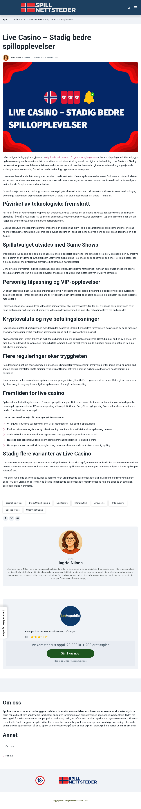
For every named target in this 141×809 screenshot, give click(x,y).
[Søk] (129, 7)
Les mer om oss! (126, 725)
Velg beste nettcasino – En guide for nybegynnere (71, 157)
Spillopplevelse (12, 510)
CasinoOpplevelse (14, 503)
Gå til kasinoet (70, 653)
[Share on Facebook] (5, 518)
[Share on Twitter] (11, 518)
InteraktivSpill (81, 503)
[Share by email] (17, 518)
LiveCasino (99, 503)
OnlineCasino (117, 503)
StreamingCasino (34, 510)
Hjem (5, 19)
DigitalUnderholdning (39, 503)
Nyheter (18, 19)
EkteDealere (62, 503)
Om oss (10, 746)
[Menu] (135, 7)
